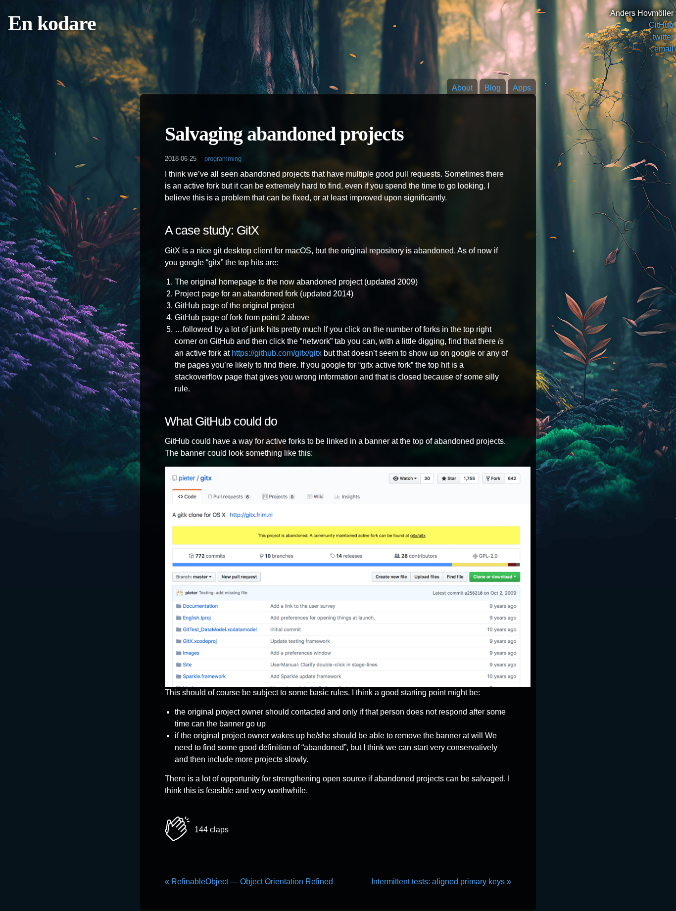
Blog (492, 88)
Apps (522, 88)
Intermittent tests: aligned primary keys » (441, 881)
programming (222, 158)
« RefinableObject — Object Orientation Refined (249, 881)
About (462, 88)
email (664, 49)
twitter (663, 37)
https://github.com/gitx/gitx (277, 353)
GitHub (661, 25)
